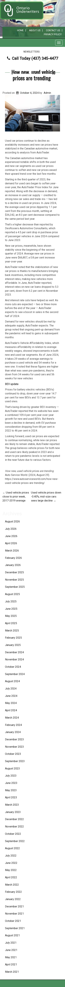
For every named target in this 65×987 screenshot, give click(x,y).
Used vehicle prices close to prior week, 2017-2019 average (15, 496)
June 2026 (11, 536)
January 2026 (13, 565)
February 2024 (13, 725)
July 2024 (10, 688)
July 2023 (10, 775)
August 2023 (12, 768)
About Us (34, 30)
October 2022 (13, 833)
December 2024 (14, 652)
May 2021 (11, 957)
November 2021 (14, 913)
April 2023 (11, 797)
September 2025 (15, 586)
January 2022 (13, 899)
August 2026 (12, 521)
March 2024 (12, 717)
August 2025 (12, 594)
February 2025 (13, 637)
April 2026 (11, 543)
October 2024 (13, 666)
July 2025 (10, 601)
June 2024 (11, 695)
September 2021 (15, 928)
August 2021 (12, 935)
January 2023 (13, 812)
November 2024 (14, 659)
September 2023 (15, 761)
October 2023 (13, 753)
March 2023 (12, 804)
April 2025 (11, 623)
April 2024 (11, 710)
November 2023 (14, 746)
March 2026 (12, 550)
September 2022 (15, 841)
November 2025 (14, 579)
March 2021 (12, 971)
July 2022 (10, 855)
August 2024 (12, 681)
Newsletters (32, 51)
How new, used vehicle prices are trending (33, 75)
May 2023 (11, 790)
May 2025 (11, 615)
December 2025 (14, 572)
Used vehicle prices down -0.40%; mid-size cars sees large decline (46, 496)
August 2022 (12, 848)
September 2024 (15, 674)
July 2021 (10, 942)
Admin (47, 92)
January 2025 (13, 645)
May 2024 (11, 703)
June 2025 (11, 608)
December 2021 (14, 906)
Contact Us (53, 30)
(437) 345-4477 (44, 58)
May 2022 (11, 870)
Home (20, 30)
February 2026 (13, 557)
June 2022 (11, 862)
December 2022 (14, 819)
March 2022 (12, 884)
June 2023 (11, 783)
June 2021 (11, 950)
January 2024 (13, 732)
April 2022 (11, 877)
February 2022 (13, 891)
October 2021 (13, 921)
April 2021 (11, 964)
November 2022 (14, 826)
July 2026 (10, 528)
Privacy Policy (53, 34)
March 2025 (12, 630)
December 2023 (14, 739)
